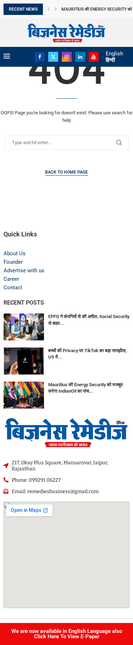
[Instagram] (67, 57)
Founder (13, 262)
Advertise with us (24, 270)
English (114, 53)
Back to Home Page (66, 172)
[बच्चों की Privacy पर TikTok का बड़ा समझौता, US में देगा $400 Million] (24, 361)
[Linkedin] (80, 57)
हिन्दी (110, 60)
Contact (13, 287)
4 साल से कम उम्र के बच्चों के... (85, 9)
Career (11, 279)
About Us (15, 253)
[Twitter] (53, 57)
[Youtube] (94, 57)
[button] (48, 9)
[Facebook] (40, 57)
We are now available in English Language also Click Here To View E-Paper (66, 634)
